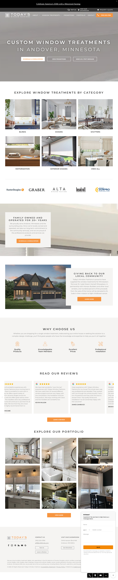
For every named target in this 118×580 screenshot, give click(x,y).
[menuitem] (36, 15)
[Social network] (18, 545)
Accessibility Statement (48, 567)
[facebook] (8, 545)
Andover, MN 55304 (68, 543)
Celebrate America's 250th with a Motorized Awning (58, 4)
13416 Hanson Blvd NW (69, 540)
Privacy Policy (60, 567)
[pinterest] (15, 545)
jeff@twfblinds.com (42, 543)
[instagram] (12, 545)
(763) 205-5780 (40, 540)
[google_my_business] (25, 545)
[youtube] (22, 545)
